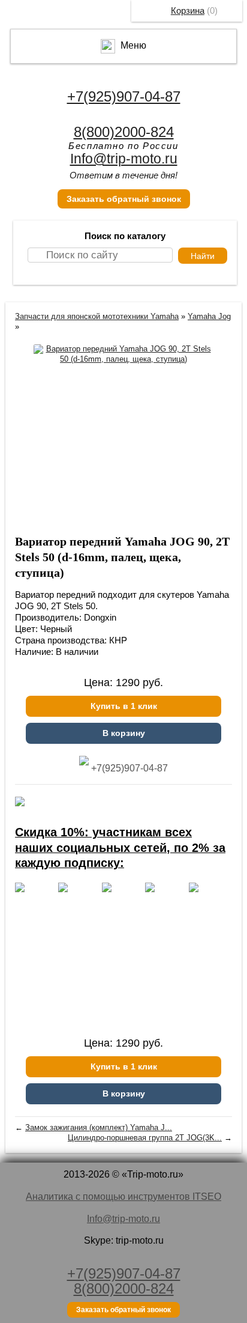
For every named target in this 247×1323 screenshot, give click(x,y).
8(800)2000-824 (124, 132)
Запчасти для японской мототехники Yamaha (97, 316)
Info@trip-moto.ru (123, 158)
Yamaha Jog (209, 316)
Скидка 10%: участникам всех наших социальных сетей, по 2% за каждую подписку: (120, 847)
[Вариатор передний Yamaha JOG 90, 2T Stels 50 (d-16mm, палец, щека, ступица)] (123, 354)
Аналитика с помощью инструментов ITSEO (123, 1196)
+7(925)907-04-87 (123, 96)
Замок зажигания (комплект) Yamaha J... (98, 1127)
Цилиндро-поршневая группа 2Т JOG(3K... (145, 1137)
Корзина (187, 10)
